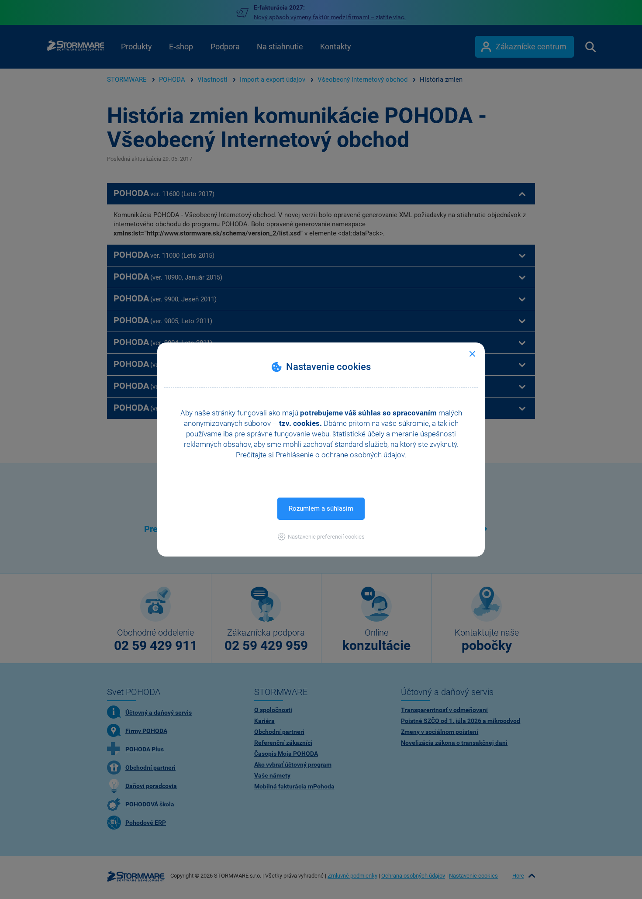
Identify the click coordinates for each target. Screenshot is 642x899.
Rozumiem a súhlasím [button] (321, 508)
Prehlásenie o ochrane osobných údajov (340, 454)
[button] (321, 536)
